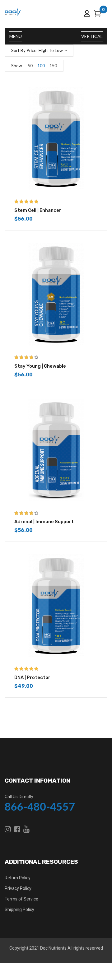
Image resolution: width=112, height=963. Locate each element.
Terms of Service (21, 898)
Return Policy (17, 877)
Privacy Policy (18, 888)
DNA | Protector (32, 677)
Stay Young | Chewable (40, 366)
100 (41, 65)
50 (30, 65)
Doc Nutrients (53, 948)
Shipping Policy (19, 909)
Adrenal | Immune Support (44, 521)
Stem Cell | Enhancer (37, 210)
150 (53, 65)
